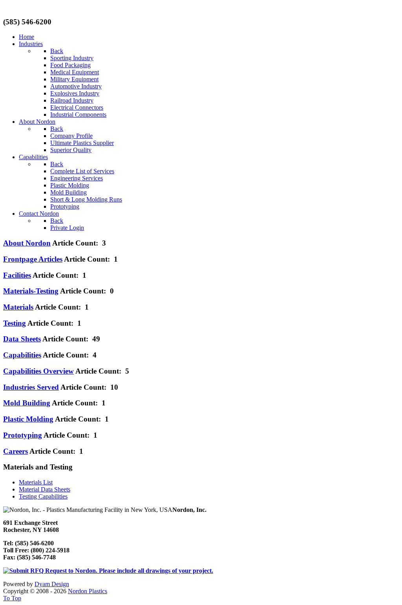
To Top (12, 598)
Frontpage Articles (32, 259)
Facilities (17, 275)
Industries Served (31, 387)
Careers (15, 451)
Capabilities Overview (38, 371)
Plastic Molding (28, 419)
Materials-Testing (30, 291)
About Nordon (27, 243)
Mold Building (26, 403)
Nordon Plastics (87, 591)
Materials (18, 307)
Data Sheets (22, 339)
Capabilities (22, 355)
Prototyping (22, 435)
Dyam (52, 584)
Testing (14, 323)
